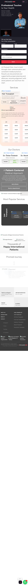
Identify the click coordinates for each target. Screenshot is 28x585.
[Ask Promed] (20, 582)
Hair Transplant (18, 312)
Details (5, 102)
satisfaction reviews (20, 240)
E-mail (15, 43)
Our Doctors (4, 314)
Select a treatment (7, 57)
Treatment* (3, 54)
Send (13, 62)
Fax (1, 38)
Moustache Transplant (19, 327)
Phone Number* (4, 49)
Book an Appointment (13, 101)
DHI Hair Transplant (18, 317)
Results (3, 316)
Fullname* (3, 43)
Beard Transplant (18, 325)
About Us (3, 312)
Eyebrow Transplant (18, 322)
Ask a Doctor (15, 161)
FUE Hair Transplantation (19, 319)
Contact (3, 319)
